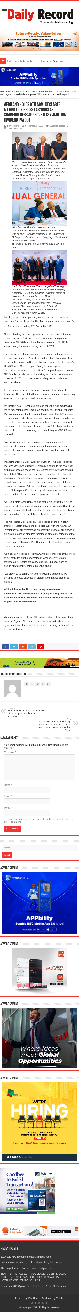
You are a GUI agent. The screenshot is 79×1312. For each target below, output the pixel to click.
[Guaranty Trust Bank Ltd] (39, 1231)
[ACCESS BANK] (39, 663)
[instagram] (46, 1303)
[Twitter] (38, 1303)
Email (8, 796)
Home (6, 91)
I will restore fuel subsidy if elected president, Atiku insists (36, 61)
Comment (10, 752)
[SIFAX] (39, 40)
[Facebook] (35, 1303)
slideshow (63, 126)
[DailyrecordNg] (39, 14)
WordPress (34, 1298)
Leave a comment (16, 128)
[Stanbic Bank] (39, 76)
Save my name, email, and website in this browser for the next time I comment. (39, 820)
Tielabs (60, 1298)
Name (8, 784)
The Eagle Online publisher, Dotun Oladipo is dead (27, 1268)
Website (8, 807)
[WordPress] (42, 1303)
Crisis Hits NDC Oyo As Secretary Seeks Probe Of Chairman (33, 1286)
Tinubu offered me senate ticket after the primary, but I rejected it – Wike (26, 712)
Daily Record (13, 126)
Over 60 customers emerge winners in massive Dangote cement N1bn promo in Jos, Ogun (55, 725)
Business (16, 91)
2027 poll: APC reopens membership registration (26, 1256)
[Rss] (32, 1303)
